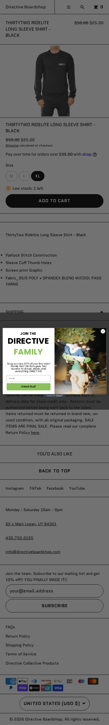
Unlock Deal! (28, 386)
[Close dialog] (103, 331)
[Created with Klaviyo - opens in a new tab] (54, 395)
